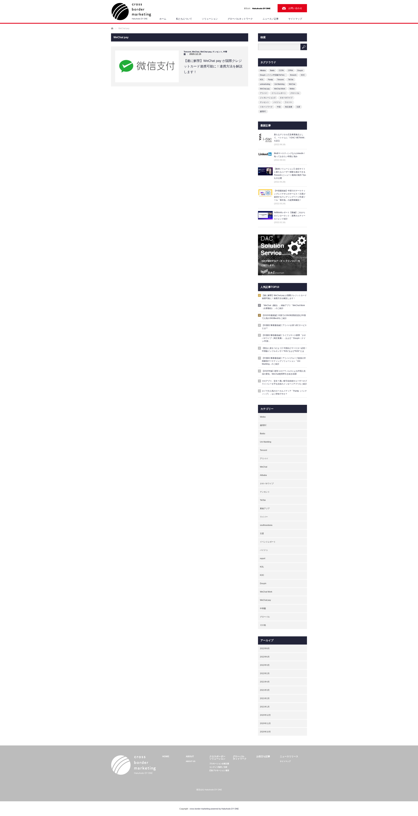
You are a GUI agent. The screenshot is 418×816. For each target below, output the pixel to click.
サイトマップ (295, 18)
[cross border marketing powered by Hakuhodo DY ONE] (131, 12)
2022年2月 (265, 673)
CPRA (290, 70)
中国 (279, 107)
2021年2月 (265, 698)
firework (293, 75)
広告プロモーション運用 (219, 770)
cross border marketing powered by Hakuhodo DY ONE (214, 809)
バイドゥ (277, 102)
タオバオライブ (286, 98)
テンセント (217, 52)
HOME (165, 756)
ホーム (162, 18)
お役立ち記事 (263, 756)
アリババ (263, 93)
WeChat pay (205, 52)
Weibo (292, 89)
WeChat (195, 52)
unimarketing (265, 84)
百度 (298, 107)
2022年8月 (265, 648)
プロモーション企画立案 (219, 764)
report (262, 558)
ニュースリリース (289, 756)
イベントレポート (279, 93)
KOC (303, 75)
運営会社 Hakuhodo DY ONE (209, 790)
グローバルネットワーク (240, 18)
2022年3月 (265, 665)
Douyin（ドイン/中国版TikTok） (273, 75)
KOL (262, 80)
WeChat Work (279, 89)
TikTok (290, 80)
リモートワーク (266, 107)
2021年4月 (265, 682)
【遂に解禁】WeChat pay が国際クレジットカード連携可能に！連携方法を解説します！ (213, 66)
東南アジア (265, 508)
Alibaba (263, 70)
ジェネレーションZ (267, 98)
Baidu (272, 70)
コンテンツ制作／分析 (218, 767)
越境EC (263, 111)
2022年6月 (265, 657)
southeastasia (266, 525)
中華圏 (263, 608)
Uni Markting (279, 84)
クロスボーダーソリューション (217, 757)
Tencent (187, 52)
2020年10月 (265, 732)
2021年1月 (265, 707)
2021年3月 (265, 690)
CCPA (281, 70)
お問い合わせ (295, 8)
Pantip (270, 80)
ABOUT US (190, 761)
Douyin (300, 70)
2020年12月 (265, 715)
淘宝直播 (288, 107)
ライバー (288, 102)
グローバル (294, 93)
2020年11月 (265, 723)
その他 (263, 625)
